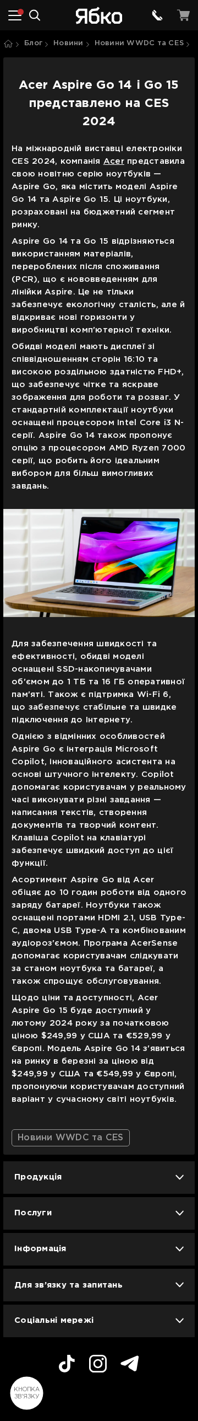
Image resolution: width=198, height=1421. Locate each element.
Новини (68, 43)
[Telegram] (129, 1365)
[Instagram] (98, 1365)
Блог (33, 43)
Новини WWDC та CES (139, 43)
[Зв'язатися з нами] (157, 15)
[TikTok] (67, 1365)
